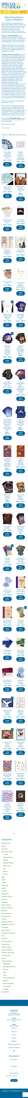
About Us (14, 1028)
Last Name (14, 1066)
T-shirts (5, 854)
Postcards (4, 938)
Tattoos (4, 958)
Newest (4, 846)
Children (5, 860)
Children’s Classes (7, 896)
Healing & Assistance (9, 966)
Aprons (5, 871)
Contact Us (14, 1031)
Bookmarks (5, 885)
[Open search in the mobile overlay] (14, 834)
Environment (7, 986)
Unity (4, 975)
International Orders (14, 1044)
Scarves (5, 874)
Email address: (14, 1073)
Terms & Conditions (14, 1047)
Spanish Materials (7, 950)
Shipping (14, 1041)
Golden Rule (6, 964)
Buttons (4, 888)
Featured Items (6, 843)
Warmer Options (8, 857)
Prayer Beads (5, 944)
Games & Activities (7, 908)
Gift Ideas (4, 910)
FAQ (14, 1051)
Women (5, 980)
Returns (14, 1038)
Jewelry (4, 919)
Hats (4, 868)
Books (3, 880)
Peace (5, 972)
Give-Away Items (7, 913)
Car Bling (4, 891)
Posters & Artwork (7, 941)
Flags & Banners (6, 905)
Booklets (4, 882)
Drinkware (5, 902)
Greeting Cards (6, 916)
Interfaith (6, 989)
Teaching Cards (6, 955)
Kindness (6, 969)
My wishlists (5, 992)
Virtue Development (9, 978)
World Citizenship (8, 983)
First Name (14, 1059)
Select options (7, 164)
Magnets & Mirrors (7, 922)
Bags (3, 877)
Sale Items (5, 849)
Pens (3, 936)
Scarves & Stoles (6, 947)
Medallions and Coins (8, 924)
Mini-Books (5, 927)
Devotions (4, 899)
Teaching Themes (7, 961)
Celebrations (5, 894)
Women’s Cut (7, 866)
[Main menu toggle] (24, 4)
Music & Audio (6, 930)
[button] (2, 12)
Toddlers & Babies (8, 863)
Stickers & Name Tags (8, 952)
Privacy (14, 1035)
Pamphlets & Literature (8, 933)
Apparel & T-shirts (7, 852)
